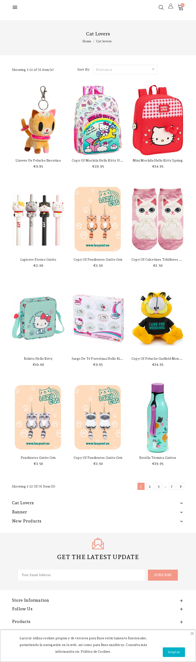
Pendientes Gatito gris (38, 458)
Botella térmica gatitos (157, 458)
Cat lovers (23, 502)
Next (180, 486)
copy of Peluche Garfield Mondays (158, 358)
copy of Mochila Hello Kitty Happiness (102, 160)
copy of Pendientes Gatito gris (98, 259)
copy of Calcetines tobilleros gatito (159, 259)
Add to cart (38, 150)
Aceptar (174, 652)
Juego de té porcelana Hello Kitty (98, 358)
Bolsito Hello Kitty (38, 358)
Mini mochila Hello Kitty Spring (158, 160)
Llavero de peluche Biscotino (38, 160)
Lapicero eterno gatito (38, 259)
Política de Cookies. (96, 651)
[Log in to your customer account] (171, 6)
